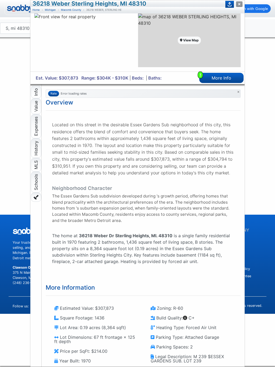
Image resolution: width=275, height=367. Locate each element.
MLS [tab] (36, 164)
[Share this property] (229, 4)
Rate (53, 93)
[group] (85, 42)
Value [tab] (36, 106)
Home (36, 9)
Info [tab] (36, 92)
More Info (215, 77)
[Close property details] (239, 4)
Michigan (50, 9)
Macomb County (71, 9)
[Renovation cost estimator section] (36, 197)
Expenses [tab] (36, 126)
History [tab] (36, 148)
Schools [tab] (36, 182)
